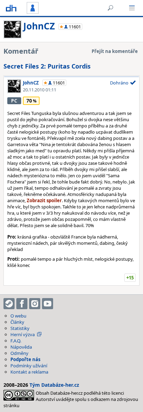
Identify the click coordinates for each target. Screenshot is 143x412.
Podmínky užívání (28, 365)
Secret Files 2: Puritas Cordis (47, 66)
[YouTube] (47, 303)
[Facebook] (21, 303)
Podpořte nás (25, 359)
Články (17, 322)
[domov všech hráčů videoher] (11, 8)
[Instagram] (34, 303)
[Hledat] (110, 8)
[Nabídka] (131, 8)
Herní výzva (22, 334)
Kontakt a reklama (29, 372)
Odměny (19, 353)
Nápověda (21, 347)
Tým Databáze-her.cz (54, 385)
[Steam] (9, 303)
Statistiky (20, 328)
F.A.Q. (15, 341)
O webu (18, 316)
